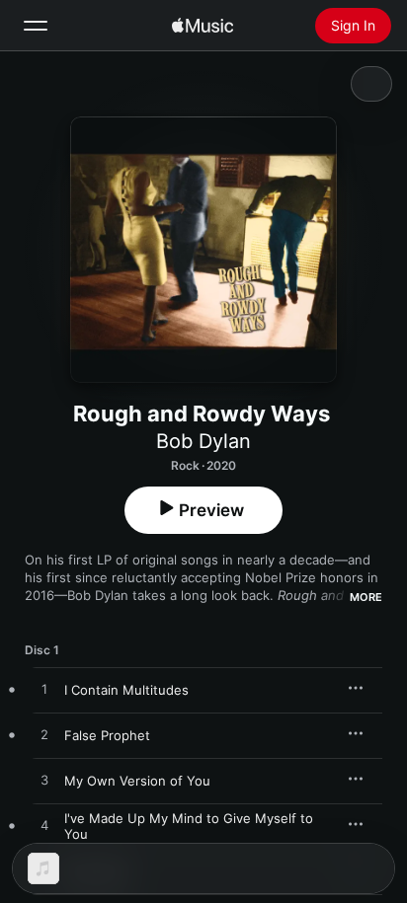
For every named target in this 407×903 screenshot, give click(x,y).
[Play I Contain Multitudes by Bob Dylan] (44, 690)
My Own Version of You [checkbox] (137, 781)
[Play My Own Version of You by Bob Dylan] (44, 781)
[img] (202, 26)
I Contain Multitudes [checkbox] (126, 690)
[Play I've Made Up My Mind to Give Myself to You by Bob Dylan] (44, 826)
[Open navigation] (35, 25)
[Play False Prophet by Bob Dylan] (44, 735)
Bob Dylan (203, 441)
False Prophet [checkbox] (107, 735)
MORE (366, 597)
